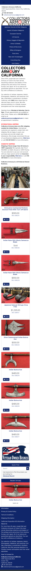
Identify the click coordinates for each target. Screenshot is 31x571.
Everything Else (15, 60)
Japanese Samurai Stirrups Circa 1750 (16, 306)
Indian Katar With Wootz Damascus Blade (16, 241)
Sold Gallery (15, 63)
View (7, 219)
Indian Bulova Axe (15, 370)
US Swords (15, 37)
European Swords (15, 33)
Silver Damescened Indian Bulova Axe (16, 338)
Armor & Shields (15, 43)
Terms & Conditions (7, 515)
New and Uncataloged (15, 57)
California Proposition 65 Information (13, 521)
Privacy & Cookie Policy (8, 511)
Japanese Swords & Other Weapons (15, 27)
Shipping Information (7, 518)
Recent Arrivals (15, 480)
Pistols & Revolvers (15, 47)
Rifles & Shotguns (15, 50)
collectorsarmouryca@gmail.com (14, 15)
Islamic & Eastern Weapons (15, 30)
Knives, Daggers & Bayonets (15, 40)
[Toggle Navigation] (3, 2)
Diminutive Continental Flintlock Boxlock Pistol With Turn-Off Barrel (15, 209)
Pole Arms (15, 53)
